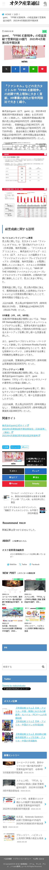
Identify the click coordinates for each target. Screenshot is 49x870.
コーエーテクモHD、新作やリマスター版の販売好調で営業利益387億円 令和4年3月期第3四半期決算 (23, 767)
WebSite (13, 564)
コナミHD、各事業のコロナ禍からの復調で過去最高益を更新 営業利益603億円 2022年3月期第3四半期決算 (23, 803)
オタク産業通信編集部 (13, 550)
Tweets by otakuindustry (13, 685)
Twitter (24, 564)
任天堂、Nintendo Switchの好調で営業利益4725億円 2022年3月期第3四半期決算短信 (23, 822)
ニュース (16, 447)
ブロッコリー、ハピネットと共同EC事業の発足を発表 (29, 838)
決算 (6, 447)
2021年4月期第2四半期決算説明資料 (20, 435)
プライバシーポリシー (23, 859)
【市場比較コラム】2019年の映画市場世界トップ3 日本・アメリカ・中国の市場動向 (30, 737)
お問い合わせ (39, 859)
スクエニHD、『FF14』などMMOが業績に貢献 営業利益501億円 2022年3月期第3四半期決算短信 (23, 785)
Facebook (35, 564)
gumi (26, 447)
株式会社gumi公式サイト (14, 425)
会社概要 (8, 859)
